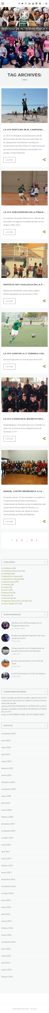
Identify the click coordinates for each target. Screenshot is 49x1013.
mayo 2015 (6, 956)
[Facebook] (19, 3)
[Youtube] (33, 3)
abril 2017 (5, 851)
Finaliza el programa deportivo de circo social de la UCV (28, 636)
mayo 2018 (6, 796)
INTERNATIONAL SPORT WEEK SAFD (27, 714)
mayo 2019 (6, 747)
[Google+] (26, 3)
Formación (5, 595)
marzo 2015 (6, 969)
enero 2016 (6, 935)
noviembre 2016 (8, 886)
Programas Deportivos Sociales (22, 47)
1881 (35, 294)
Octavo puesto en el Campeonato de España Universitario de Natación (27, 649)
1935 (18, 225)
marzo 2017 (6, 858)
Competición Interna (10, 576)
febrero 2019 (7, 768)
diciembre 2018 (8, 782)
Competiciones (8, 582)
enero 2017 (6, 872)
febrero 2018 (7, 817)
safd (3, 706)
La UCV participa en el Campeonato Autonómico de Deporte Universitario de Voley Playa (24, 129)
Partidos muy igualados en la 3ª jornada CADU (24, 284)
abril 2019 (5, 754)
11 (32, 540)
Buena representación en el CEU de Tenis (27, 662)
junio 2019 (6, 740)
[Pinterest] (40, 3)
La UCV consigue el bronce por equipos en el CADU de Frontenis (24, 419)
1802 (40, 359)
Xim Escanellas (7, 698)
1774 (14, 431)
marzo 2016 (6, 921)
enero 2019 (6, 775)
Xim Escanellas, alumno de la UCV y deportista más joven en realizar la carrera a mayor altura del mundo (24, 700)
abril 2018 (5, 803)
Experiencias (7, 592)
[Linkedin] (29, 3)
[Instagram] (36, 3)
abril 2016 (5, 914)
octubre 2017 (7, 838)
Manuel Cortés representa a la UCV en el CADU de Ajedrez (24, 491)
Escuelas (5, 587)
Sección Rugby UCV (10, 603)
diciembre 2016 (8, 879)
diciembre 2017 (8, 824)
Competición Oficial (10, 579)
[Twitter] (22, 3)
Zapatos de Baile (8, 709)
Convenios (6, 584)
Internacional (7, 598)
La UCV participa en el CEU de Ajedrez (28, 673)
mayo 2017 (6, 844)
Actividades (6, 568)
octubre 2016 (7, 893)
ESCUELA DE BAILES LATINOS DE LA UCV (27, 706)
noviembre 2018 (8, 789)
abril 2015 (5, 963)
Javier (4, 714)
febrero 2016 (7, 928)
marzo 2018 (6, 810)
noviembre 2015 (8, 942)
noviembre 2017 (8, 831)
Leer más (9, 160)
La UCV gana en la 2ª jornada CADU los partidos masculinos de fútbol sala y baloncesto (24, 353)
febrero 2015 (7, 976)
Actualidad (6, 573)
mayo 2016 (6, 907)
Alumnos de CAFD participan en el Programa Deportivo (22, 55)
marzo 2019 (6, 761)
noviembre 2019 (8, 733)
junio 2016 (6, 900)
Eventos (5, 590)
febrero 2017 (7, 865)
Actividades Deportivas (11, 571)
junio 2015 (6, 949)
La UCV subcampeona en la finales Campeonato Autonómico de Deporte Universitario (24, 212)
